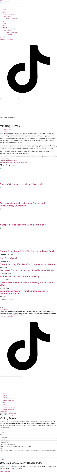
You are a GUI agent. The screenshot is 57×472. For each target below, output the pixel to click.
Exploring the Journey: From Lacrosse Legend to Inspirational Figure (24, 292)
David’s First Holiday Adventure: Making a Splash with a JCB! (27, 283)
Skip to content (4, 1)
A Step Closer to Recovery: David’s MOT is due (23, 224)
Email (1, 434)
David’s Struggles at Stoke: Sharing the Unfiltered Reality (28, 251)
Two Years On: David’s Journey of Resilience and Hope (27, 270)
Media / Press (7, 16)
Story (4, 9)
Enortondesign (9, 415)
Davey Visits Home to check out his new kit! (21, 184)
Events (5, 13)
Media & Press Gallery (12, 18)
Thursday (23, 446)
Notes (1, 448)
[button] (28, 119)
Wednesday (16, 446)
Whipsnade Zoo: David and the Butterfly (19, 276)
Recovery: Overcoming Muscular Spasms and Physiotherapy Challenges (22, 204)
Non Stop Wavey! (8, 258)
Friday (29, 446)
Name (1, 430)
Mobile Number (4, 439)
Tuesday (9, 446)
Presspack (9, 20)
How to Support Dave (9, 14)
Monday (3, 446)
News (4, 11)
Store (4, 22)
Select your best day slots (7, 444)
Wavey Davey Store (8, 400)
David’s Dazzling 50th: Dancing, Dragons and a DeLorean (28, 264)
